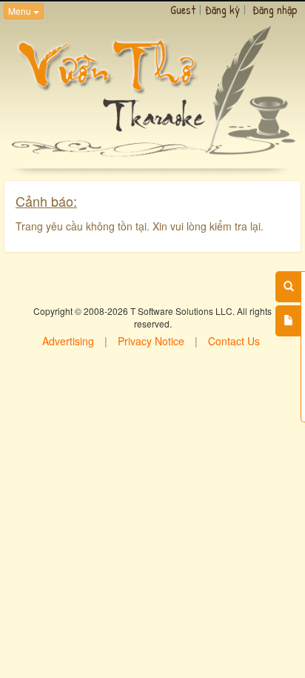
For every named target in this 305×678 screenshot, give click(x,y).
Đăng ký (222, 9)
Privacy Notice (151, 340)
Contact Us (234, 340)
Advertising (68, 340)
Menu (20, 10)
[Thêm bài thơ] (288, 320)
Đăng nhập (275, 9)
